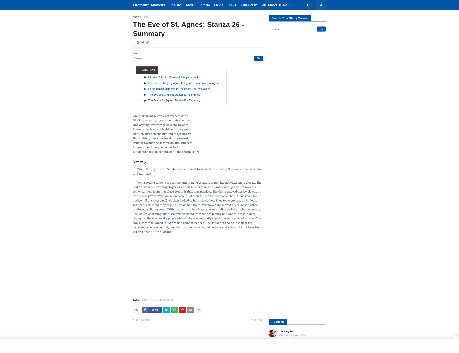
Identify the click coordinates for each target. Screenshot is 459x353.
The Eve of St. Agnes (161, 300)
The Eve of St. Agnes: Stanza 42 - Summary (174, 94)
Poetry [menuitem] (176, 4)
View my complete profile (292, 335)
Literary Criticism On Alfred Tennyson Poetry (174, 77)
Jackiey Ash (287, 331)
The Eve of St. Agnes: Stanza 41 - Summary (174, 100)
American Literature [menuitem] (278, 4)
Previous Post (142, 319)
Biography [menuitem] (249, 4)
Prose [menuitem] (232, 4)
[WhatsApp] (147, 42)
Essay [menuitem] (218, 4)
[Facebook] (137, 42)
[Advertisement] (198, 268)
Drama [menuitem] (205, 4)
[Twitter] (142, 42)
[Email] (190, 310)
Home (136, 16)
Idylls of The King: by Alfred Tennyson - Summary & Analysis (183, 83)
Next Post (256, 319)
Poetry (145, 16)
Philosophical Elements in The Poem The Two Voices (179, 88)
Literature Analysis (149, 5)
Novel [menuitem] (190, 4)
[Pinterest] (182, 310)
